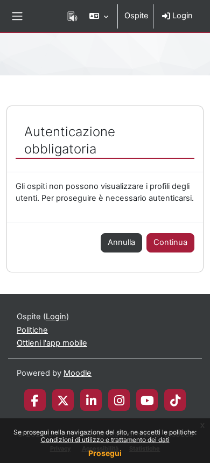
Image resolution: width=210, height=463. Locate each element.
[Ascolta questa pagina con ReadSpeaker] (72, 16)
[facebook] (35, 400)
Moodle (78, 373)
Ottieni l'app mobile (52, 343)
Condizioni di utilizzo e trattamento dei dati (105, 440)
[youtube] (147, 400)
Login (181, 15)
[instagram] (119, 400)
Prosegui (105, 453)
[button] (98, 16)
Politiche (32, 330)
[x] (63, 400)
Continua (170, 242)
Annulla (121, 242)
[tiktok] (175, 400)
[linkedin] (91, 400)
